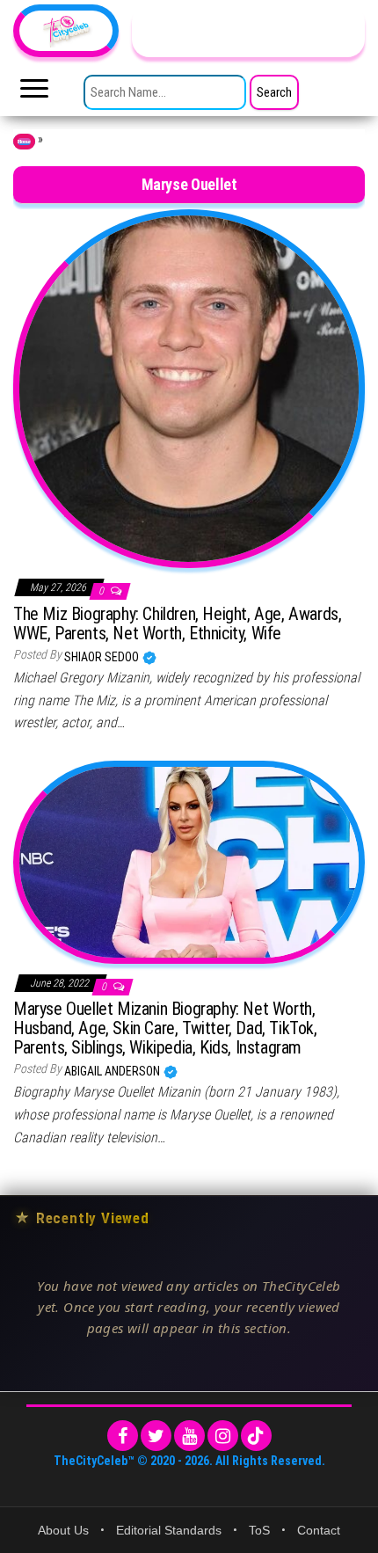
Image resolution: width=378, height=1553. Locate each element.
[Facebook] (122, 1435)
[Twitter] (156, 1435)
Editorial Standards (169, 1530)
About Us (63, 1530)
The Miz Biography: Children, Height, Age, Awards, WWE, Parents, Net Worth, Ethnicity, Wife (177, 623)
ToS (259, 1530)
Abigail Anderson (113, 1071)
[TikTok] (256, 1435)
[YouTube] (189, 1435)
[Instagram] (222, 1435)
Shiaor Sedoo (103, 657)
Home (24, 141)
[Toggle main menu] (34, 93)
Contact (318, 1530)
